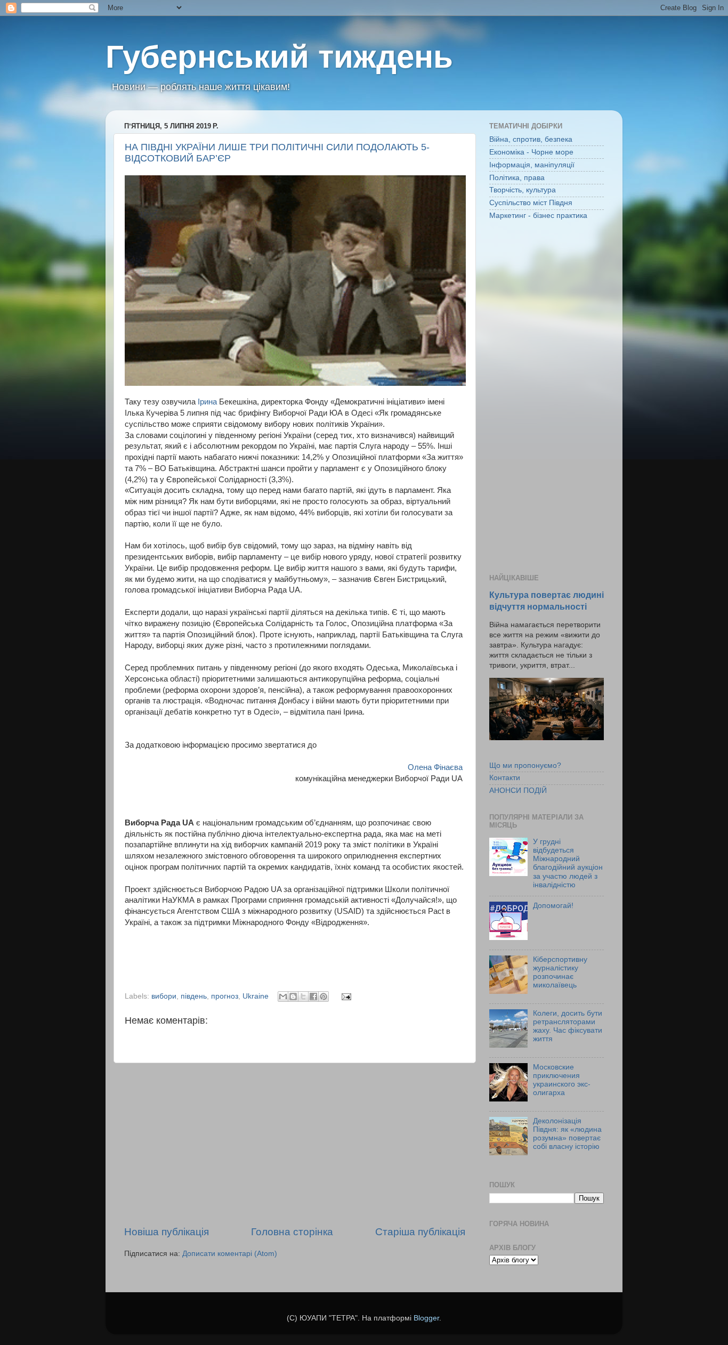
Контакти (504, 778)
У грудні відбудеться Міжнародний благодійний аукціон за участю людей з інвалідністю (568, 863)
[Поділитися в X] (303, 996)
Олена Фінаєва (436, 767)
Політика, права (517, 178)
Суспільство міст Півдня (530, 203)
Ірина (207, 402)
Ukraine (255, 996)
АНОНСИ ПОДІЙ (518, 791)
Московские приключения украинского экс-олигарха (562, 1080)
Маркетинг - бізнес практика (538, 216)
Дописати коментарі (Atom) (229, 1254)
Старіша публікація (420, 1231)
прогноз (224, 996)
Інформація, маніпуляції (532, 165)
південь (194, 996)
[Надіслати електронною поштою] (283, 996)
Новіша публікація (166, 1231)
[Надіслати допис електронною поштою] (344, 996)
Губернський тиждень (279, 57)
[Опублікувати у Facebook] (313, 996)
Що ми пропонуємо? (525, 765)
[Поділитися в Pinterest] (323, 996)
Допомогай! (553, 906)
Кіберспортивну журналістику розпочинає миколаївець (560, 972)
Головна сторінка (292, 1231)
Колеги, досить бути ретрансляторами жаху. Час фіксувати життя (567, 1026)
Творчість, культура (522, 190)
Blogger (426, 1318)
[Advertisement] (295, 1144)
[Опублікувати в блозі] (293, 996)
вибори (163, 996)
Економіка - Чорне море (531, 152)
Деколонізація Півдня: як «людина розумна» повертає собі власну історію (567, 1134)
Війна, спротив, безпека (530, 139)
